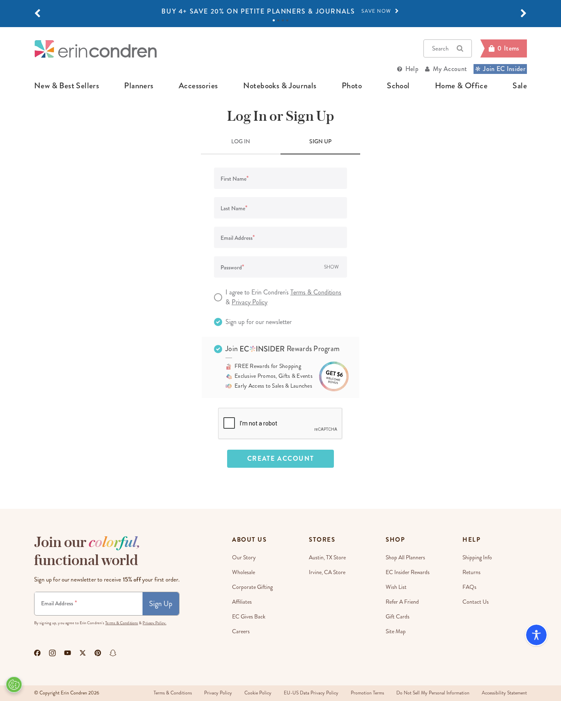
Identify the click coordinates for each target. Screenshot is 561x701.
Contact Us (475, 602)
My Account (450, 69)
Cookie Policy (257, 693)
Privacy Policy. (154, 623)
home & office (461, 85)
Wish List (396, 587)
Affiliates (242, 602)
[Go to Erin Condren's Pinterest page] (97, 653)
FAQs (469, 587)
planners (138, 85)
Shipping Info (477, 557)
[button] (37, 13)
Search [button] (440, 48)
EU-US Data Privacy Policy (311, 693)
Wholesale (243, 572)
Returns (471, 572)
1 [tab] (274, 20)
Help (411, 69)
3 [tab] (283, 20)
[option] (280, 11)
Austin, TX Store (327, 557)
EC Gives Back (248, 617)
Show (331, 267)
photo (352, 85)
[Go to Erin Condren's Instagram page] (52, 653)
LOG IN (240, 141)
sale (520, 85)
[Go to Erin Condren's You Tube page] (67, 653)
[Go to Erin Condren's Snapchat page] (113, 653)
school (398, 85)
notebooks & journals (280, 85)
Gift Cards (397, 617)
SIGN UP (320, 141)
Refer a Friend (402, 602)
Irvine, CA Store (327, 572)
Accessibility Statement (504, 693)
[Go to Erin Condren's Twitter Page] (82, 653)
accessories (198, 85)
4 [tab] (287, 20)
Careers (241, 631)
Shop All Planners (405, 557)
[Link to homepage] (95, 48)
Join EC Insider (504, 69)
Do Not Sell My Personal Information (432, 693)
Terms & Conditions (315, 292)
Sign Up (160, 603)
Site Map (396, 631)
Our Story (244, 557)
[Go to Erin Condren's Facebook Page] (37, 653)
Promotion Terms (367, 693)
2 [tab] (278, 20)
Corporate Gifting (252, 587)
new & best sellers (66, 85)
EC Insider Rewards (408, 572)
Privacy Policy (249, 302)
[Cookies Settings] (14, 684)
